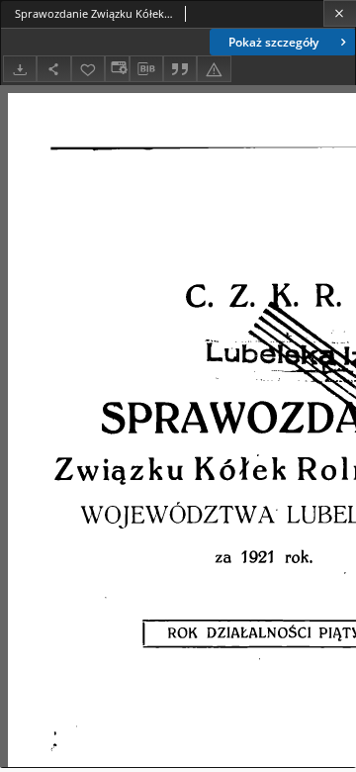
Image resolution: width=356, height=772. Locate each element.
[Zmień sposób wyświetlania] (117, 68)
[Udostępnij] (53, 68)
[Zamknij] (339, 13)
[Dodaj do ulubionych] (88, 68)
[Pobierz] (20, 68)
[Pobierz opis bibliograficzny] (146, 69)
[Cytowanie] (180, 68)
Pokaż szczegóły (273, 42)
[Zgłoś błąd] (213, 68)
